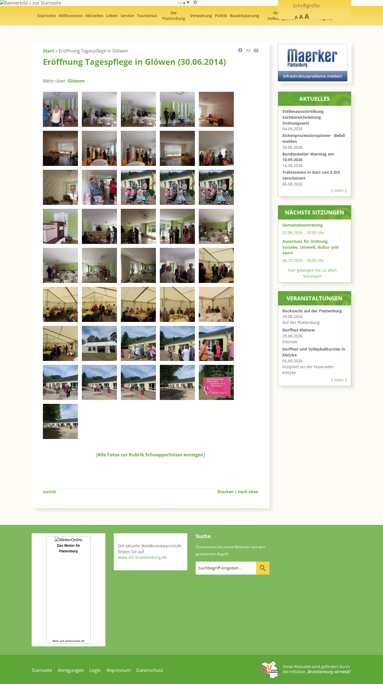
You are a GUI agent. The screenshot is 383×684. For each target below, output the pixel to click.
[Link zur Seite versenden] (248, 51)
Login (95, 670)
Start (48, 51)
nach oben (248, 491)
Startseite (42, 670)
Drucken (225, 491)
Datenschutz (149, 670)
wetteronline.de (75, 640)
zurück (49, 491)
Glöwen (76, 81)
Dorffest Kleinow (298, 330)
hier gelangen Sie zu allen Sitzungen (312, 273)
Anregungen (71, 670)
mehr (339, 190)
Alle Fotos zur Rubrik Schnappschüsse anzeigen (151, 455)
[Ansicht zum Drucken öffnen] (256, 51)
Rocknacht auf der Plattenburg (312, 311)
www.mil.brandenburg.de (142, 557)
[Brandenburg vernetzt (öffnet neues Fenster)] (305, 677)
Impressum (119, 670)
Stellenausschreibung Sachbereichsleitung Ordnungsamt (303, 117)
